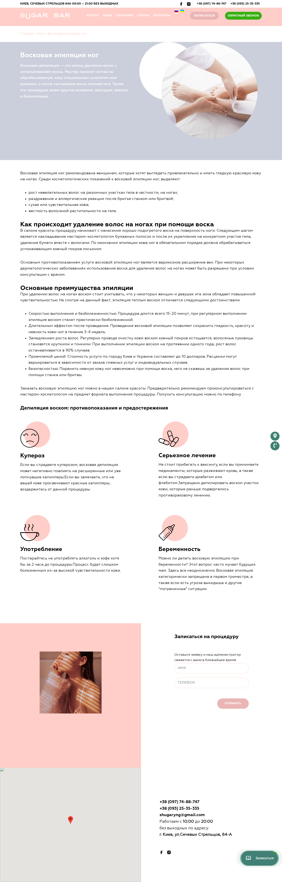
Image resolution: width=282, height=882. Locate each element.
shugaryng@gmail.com (182, 815)
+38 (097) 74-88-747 (211, 3)
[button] (70, 820)
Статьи (143, 15)
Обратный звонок (243, 15)
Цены (107, 15)
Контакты (161, 15)
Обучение (124, 15)
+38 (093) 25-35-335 (245, 3)
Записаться (204, 15)
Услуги (92, 15)
